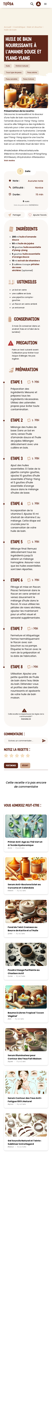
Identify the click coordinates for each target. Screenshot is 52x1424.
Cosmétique (19, 27)
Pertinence (11, 766)
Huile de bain (10, 29)
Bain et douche (34, 27)
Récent (25, 766)
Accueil (8, 27)
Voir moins (9, 160)
